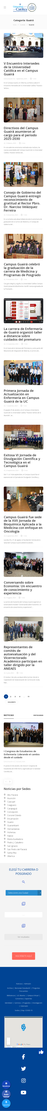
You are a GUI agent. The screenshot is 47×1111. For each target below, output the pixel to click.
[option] (23, 747)
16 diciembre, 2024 (12, 215)
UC (5, 143)
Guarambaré (13, 825)
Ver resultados (23, 937)
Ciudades (22, 25)
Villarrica (11, 856)
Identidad (8, 1003)
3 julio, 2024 (10, 673)
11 (28, 696)
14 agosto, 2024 (11, 598)
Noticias (19, 984)
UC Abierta (21, 995)
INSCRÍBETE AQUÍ (23, 956)
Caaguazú (11, 805)
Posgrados (27, 1003)
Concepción (12, 812)
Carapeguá (12, 808)
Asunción (11, 798)
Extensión (24, 1006)
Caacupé (11, 801)
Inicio (14, 25)
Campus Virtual (32, 995)
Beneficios (6, 1086)
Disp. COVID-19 (26, 1010)
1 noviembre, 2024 (12, 406)
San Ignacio (12, 846)
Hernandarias (13, 829)
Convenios (19, 998)
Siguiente (12, 702)
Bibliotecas (11, 995)
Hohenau (11, 832)
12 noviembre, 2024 (12, 344)
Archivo (10, 988)
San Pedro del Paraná (17, 849)
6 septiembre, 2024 (12, 536)
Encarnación (12, 818)
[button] (41, 1051)
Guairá (9, 53)
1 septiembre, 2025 (21, 79)
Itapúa (10, 835)
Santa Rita (11, 852)
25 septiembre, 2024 (12, 470)
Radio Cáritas (6, 1095)
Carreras (17, 1003)
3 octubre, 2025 (20, 761)
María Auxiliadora (15, 839)
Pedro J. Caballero (15, 842)
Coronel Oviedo (14, 815)
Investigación (37, 1003)
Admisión (27, 984)
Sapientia (28, 998)
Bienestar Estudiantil (22, 988)
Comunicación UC (9, 79)
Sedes (17, 1010)
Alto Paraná (12, 795)
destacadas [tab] (38, 715)
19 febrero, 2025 (11, 143)
